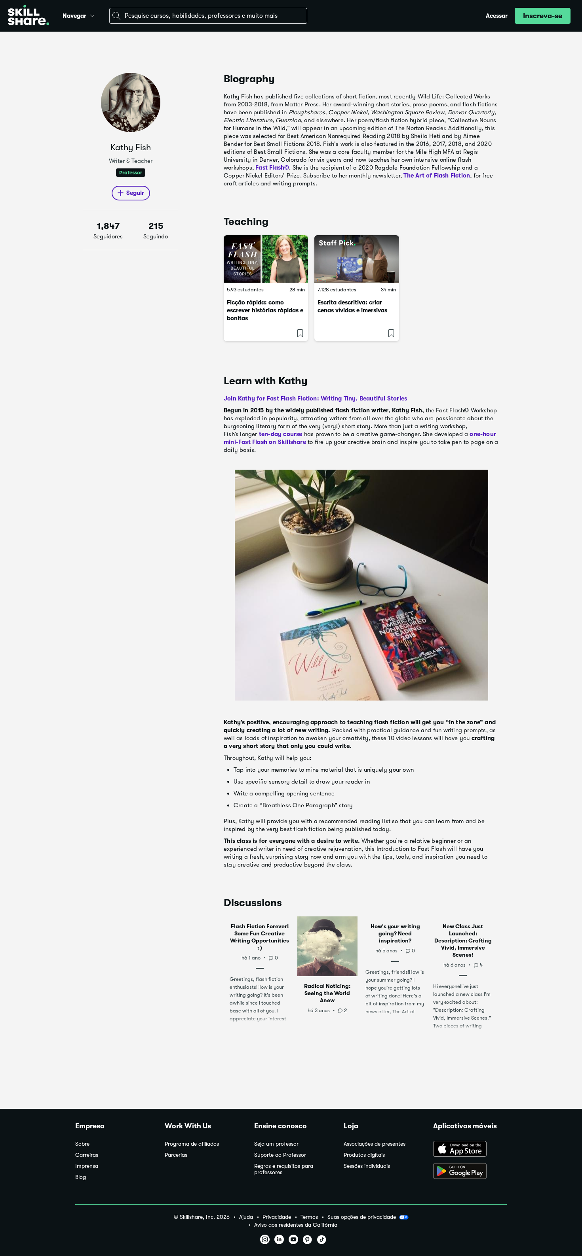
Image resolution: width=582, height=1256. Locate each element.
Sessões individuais (367, 1166)
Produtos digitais (364, 1155)
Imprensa (86, 1166)
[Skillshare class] (266, 259)
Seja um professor (276, 1144)
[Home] (28, 16)
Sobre (82, 1144)
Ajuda (246, 1217)
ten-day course (280, 434)
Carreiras (86, 1155)
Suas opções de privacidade (361, 1217)
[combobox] (208, 16)
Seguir (135, 192)
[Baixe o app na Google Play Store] (470, 1171)
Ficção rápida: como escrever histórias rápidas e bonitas (265, 310)
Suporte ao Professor (280, 1155)
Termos (309, 1217)
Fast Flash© (272, 167)
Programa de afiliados (192, 1144)
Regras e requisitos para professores (283, 1169)
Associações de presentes (374, 1144)
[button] (92, 14)
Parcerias (176, 1155)
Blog (80, 1177)
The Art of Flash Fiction (436, 175)
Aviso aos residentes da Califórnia (295, 1225)
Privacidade (276, 1217)
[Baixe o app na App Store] (470, 1149)
